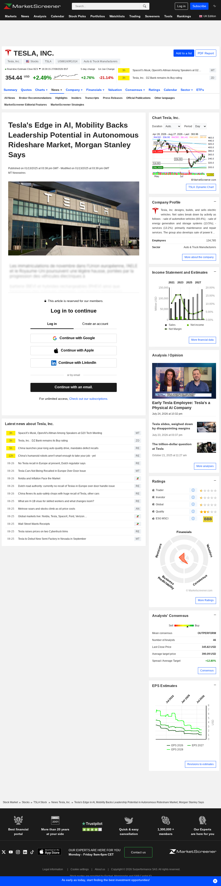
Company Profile (166, 202)
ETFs (200, 89)
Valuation (115, 89)
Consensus (134, 89)
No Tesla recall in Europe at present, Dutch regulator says (51, 463)
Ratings (154, 89)
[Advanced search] (144, 6)
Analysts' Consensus (170, 616)
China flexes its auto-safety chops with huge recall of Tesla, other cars (58, 493)
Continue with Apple (77, 350)
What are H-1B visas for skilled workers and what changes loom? (56, 501)
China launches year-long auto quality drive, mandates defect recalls (58, 448)
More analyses (205, 466)
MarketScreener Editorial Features (25, 104)
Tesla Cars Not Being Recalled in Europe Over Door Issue (52, 470)
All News (9, 98)
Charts (40, 89)
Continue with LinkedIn (77, 362)
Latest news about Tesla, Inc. (29, 424)
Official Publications (138, 98)
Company (73, 89)
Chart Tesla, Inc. (165, 118)
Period (188, 126)
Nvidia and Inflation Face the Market (39, 478)
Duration (157, 126)
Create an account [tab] (95, 324)
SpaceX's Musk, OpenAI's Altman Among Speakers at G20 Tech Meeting (167, 70)
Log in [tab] (52, 324)
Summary (10, 89)
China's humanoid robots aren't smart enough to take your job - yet (57, 455)
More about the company (199, 257)
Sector (186, 89)
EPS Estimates (164, 686)
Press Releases (113, 98)
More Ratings (206, 600)
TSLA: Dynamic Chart (201, 187)
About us (100, 869)
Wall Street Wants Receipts (34, 523)
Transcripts (92, 98)
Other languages (165, 98)
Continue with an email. (74, 387)
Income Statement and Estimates (180, 272)
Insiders (76, 98)
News (55, 89)
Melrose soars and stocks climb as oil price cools (46, 508)
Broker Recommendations (35, 98)
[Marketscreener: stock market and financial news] (32, 6)
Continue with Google (77, 338)
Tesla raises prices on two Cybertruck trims (43, 531)
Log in (181, 6)
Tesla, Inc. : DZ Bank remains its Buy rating (157, 77)
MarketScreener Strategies (67, 104)
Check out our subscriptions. (88, 398)
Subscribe (199, 6)
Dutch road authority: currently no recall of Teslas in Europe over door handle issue (66, 486)
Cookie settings (80, 869)
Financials (94, 89)
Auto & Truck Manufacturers (200, 247)
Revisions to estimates (200, 764)
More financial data (202, 339)
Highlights (61, 98)
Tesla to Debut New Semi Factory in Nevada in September (52, 538)
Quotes (26, 89)
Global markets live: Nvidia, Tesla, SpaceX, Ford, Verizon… (52, 516)
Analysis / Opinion (167, 355)
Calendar (170, 89)
